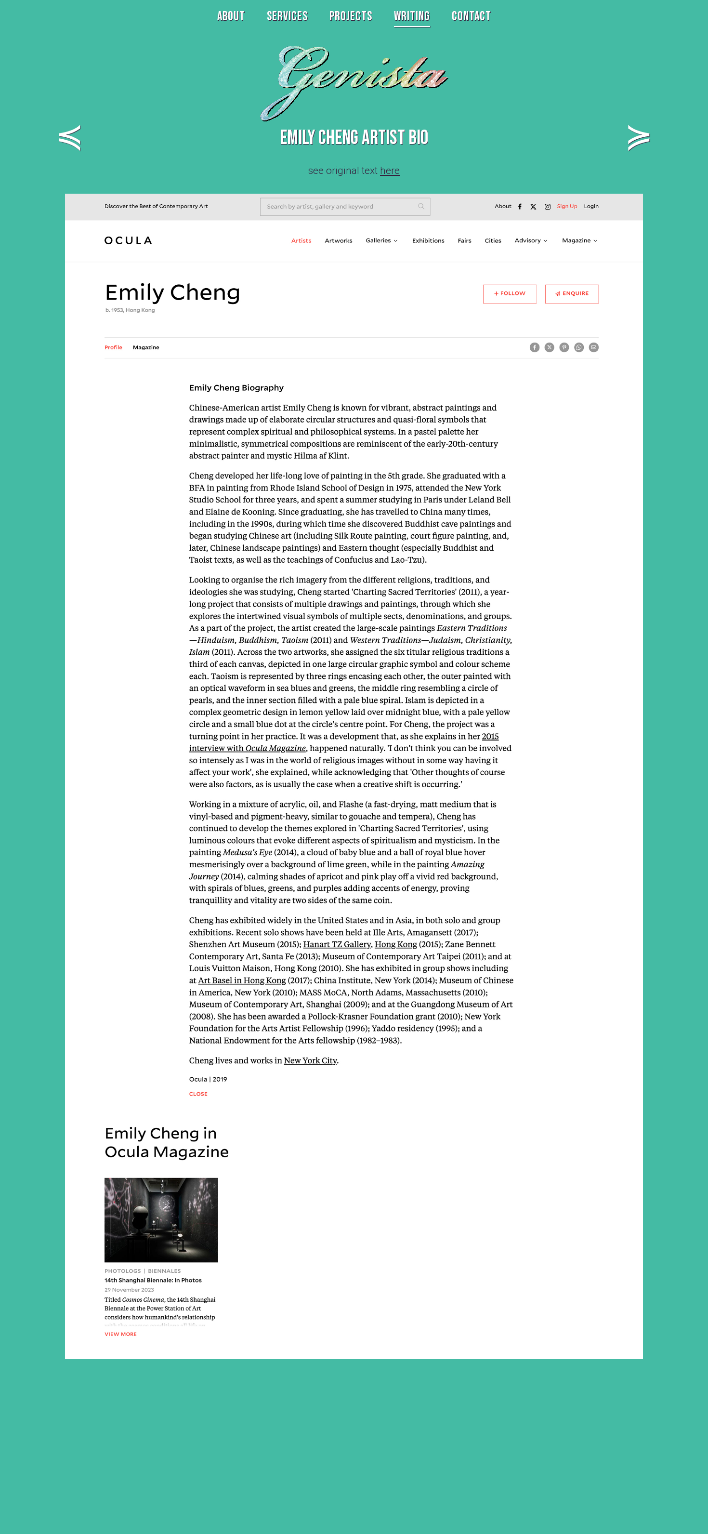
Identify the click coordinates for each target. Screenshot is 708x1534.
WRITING (412, 16)
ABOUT (231, 16)
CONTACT (471, 16)
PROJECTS (350, 16)
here (390, 170)
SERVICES (287, 16)
